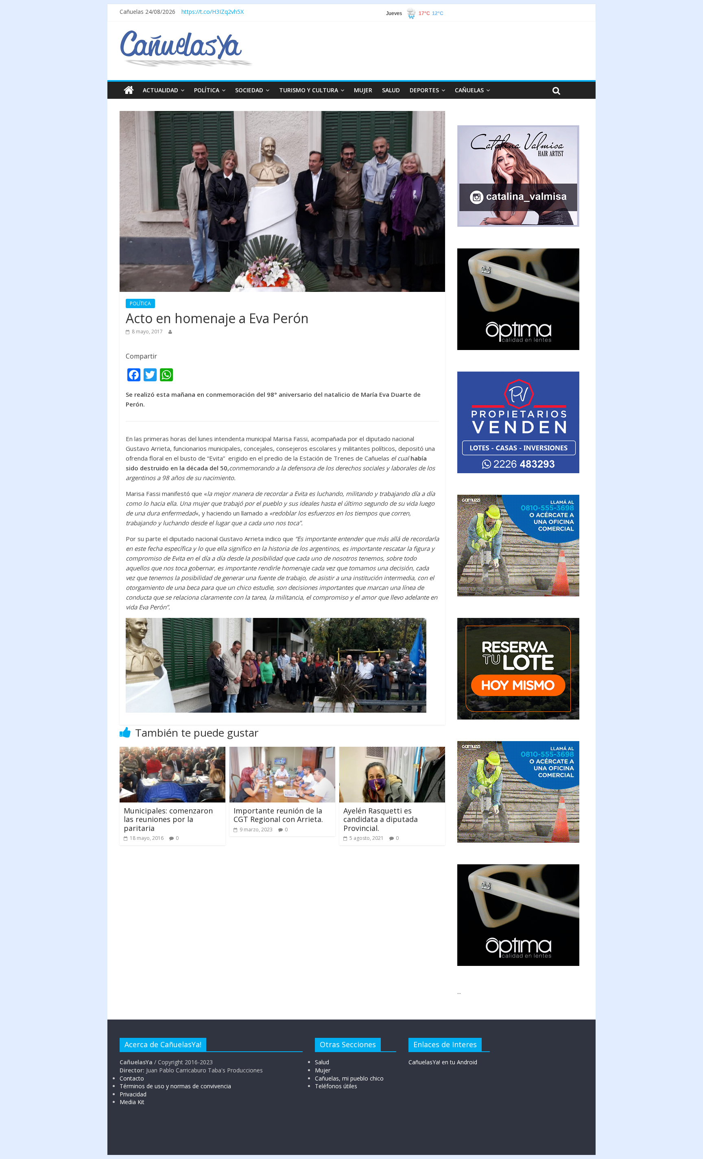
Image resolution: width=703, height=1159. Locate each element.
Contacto (132, 1078)
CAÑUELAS (469, 90)
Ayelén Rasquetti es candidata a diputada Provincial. (380, 819)
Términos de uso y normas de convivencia (175, 1086)
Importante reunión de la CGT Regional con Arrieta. (278, 815)
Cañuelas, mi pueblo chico (349, 1078)
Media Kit (132, 1102)
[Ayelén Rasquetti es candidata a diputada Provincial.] (392, 751)
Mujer (322, 1070)
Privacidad (133, 1094)
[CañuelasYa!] (186, 34)
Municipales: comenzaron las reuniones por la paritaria (168, 819)
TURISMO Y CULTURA (308, 90)
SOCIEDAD (249, 90)
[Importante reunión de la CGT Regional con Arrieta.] (282, 751)
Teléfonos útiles (336, 1086)
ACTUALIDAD (160, 90)
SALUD (391, 90)
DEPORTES (424, 90)
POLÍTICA (206, 90)
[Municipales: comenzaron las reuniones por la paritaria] (172, 751)
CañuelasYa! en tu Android (442, 1062)
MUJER (363, 90)
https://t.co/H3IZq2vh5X (212, 11)
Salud (322, 1062)
